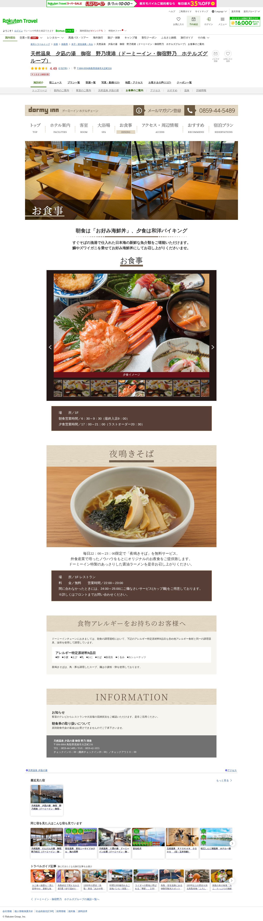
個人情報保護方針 (23, 911)
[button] (61, 787)
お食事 (126, 128)
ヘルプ (172, 11)
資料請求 (82, 911)
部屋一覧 (91, 82)
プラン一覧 (73, 82)
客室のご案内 (83, 90)
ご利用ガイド (185, 11)
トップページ (39, 90)
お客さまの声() (159, 82)
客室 (83, 128)
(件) (62, 68)
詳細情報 (201, 90)
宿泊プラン (223, 128)
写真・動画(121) (110, 82)
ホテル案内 (60, 128)
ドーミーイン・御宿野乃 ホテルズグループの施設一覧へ (66, 899)
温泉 (186, 90)
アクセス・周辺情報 (160, 128)
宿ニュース (55, 82)
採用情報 (61, 911)
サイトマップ (201, 11)
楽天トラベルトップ (40, 44)
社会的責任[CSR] (45, 911)
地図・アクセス (134, 82)
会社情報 (7, 911)
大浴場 (104, 128)
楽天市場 (236, 11)
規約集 (71, 911)
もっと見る (222, 780)
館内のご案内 (61, 90)
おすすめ (172, 90)
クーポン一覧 (184, 82)
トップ (35, 128)
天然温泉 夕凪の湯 (108, 90)
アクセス (155, 90)
